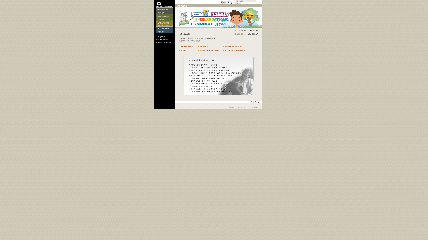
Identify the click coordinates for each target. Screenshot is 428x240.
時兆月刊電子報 (163, 40)
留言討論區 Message (163, 28)
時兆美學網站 (162, 37)
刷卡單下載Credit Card (164, 42)
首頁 (236, 30)
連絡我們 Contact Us (163, 32)
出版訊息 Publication (163, 16)
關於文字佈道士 (238, 34)
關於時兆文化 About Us (164, 9)
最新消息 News (161, 13)
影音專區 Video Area (163, 20)
